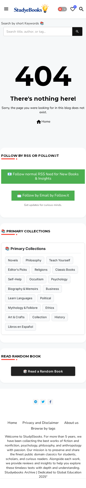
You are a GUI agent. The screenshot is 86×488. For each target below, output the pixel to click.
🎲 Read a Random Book (43, 371)
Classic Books (65, 269)
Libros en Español (20, 326)
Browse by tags (43, 428)
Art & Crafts (16, 317)
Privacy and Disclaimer (40, 423)
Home (43, 122)
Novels (13, 260)
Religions (41, 269)
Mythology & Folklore (23, 308)
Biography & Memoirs (23, 289)
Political (45, 298)
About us (71, 423)
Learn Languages (20, 298)
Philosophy (33, 260)
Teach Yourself (59, 260)
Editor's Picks (17, 269)
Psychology (59, 279)
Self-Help (15, 279)
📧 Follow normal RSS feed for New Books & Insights (43, 176)
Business (52, 289)
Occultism (36, 279)
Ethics (49, 308)
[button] (62, 9)
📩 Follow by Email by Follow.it (43, 195)
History (60, 317)
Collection (39, 317)
